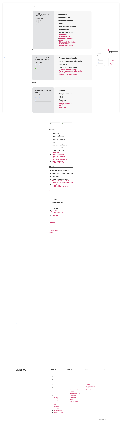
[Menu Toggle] (31, 4)
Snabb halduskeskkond (68, 67)
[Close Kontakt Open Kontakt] (34, 84)
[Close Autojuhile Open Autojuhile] (34, 8)
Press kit (62, 100)
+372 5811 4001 (20, 375)
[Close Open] (110, 55)
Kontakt (62, 91)
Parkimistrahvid (65, 30)
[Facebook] (104, 370)
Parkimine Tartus (65, 17)
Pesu (61, 23)
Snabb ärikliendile (66, 33)
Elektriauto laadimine (67, 26)
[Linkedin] (104, 374)
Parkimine (63, 14)
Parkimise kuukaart (66, 20)
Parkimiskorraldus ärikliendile (70, 61)
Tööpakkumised (65, 94)
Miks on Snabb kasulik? (68, 58)
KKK (61, 97)
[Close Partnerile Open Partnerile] (34, 52)
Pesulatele (63, 64)
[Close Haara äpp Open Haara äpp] (97, 55)
